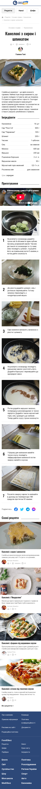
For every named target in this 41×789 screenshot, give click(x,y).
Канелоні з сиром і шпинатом (13, 20)
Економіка (26, 783)
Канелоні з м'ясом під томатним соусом (18, 688)
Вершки (5, 153)
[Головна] (2, 17)
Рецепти (8, 11)
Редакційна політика (10, 732)
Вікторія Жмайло (12, 560)
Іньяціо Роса (11, 652)
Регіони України (29, 769)
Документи (25, 727)
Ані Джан (10, 698)
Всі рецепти (7, 706)
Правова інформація (10, 719)
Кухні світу (25, 748)
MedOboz (6, 783)
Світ (4, 764)
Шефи (32, 11)
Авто (23, 778)
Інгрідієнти (25, 752)
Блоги (5, 760)
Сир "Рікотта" (7, 128)
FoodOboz (7, 740)
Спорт (24, 774)
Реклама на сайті (8, 727)
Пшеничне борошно (10, 157)
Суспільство (8, 769)
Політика (26, 760)
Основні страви (17, 17)
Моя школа (7, 778)
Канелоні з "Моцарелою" (12, 597)
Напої (21, 11)
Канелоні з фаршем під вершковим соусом (19, 643)
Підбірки (5, 752)
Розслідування (28, 764)
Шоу (4, 774)
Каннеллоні (27, 17)
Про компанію (7, 715)
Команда (25, 715)
